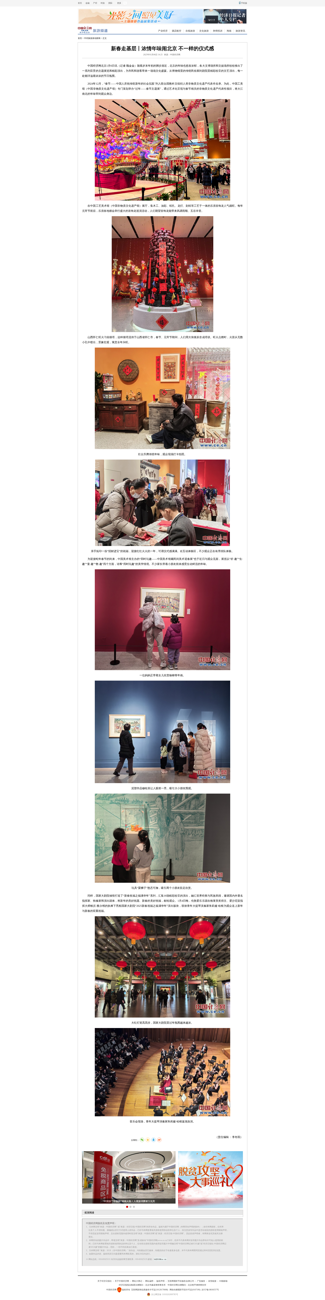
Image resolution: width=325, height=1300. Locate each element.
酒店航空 (176, 31)
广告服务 (201, 1281)
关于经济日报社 (105, 1281)
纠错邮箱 (223, 1281)
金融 (87, 3)
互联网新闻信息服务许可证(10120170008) (149, 1289)
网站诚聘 (149, 1281)
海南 (229, 31)
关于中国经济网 (122, 1281)
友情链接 (212, 1281)
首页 (80, 3)
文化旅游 (204, 31)
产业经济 (163, 31)
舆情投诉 (217, 31)
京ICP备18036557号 (210, 1289)
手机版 (244, 3)
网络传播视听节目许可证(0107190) (185, 1289)
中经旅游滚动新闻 (92, 38)
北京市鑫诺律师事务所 (155, 1285)
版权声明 (160, 1281)
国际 (110, 3)
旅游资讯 (240, 31)
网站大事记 (137, 1281)
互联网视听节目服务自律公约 (181, 1281)
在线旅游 (190, 31)
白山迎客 (129, 1201)
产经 (95, 3)
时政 (103, 3)
